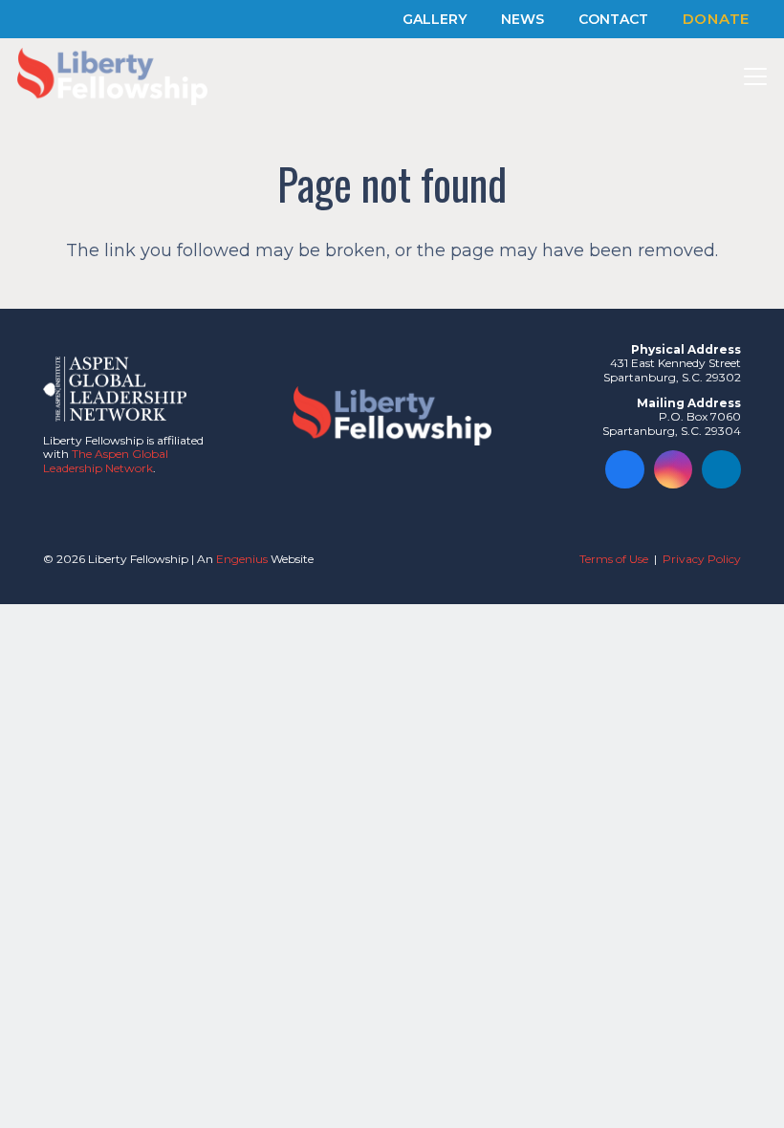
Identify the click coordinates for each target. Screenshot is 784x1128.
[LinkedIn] (721, 469)
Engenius (242, 559)
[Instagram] (673, 469)
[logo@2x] (112, 76)
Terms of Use (613, 559)
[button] (755, 76)
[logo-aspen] (114, 389)
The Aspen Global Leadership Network (105, 460)
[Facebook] (624, 469)
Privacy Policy (702, 559)
